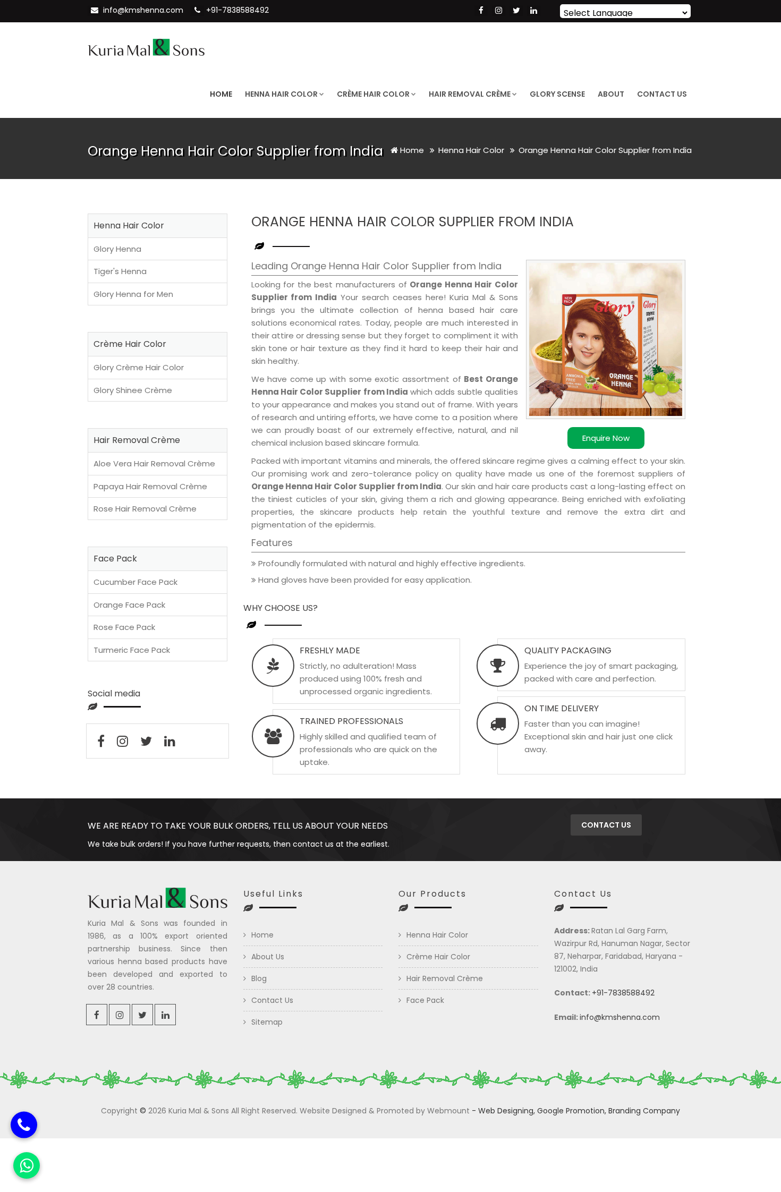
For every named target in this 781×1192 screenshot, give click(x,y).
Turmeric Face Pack (132, 649)
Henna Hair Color (281, 94)
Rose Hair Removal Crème (145, 508)
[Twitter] (516, 10)
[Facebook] (481, 10)
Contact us (606, 825)
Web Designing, (506, 1110)
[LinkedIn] (533, 10)
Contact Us (662, 94)
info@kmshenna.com (143, 10)
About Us (267, 956)
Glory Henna (117, 248)
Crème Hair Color (373, 94)
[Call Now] (24, 1124)
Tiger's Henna (120, 271)
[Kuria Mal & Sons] (146, 46)
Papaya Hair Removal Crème (150, 486)
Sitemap (267, 1022)
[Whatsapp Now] (26, 1165)
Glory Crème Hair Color (139, 367)
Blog (259, 978)
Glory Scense (557, 94)
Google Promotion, (571, 1110)
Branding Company (644, 1110)
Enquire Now (606, 438)
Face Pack (425, 1000)
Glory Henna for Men (133, 294)
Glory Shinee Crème (133, 390)
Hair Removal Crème (470, 94)
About (611, 94)
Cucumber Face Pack (135, 582)
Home (221, 94)
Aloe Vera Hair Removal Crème (154, 463)
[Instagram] (498, 10)
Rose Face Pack (124, 627)
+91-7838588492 (237, 10)
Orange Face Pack (129, 604)
